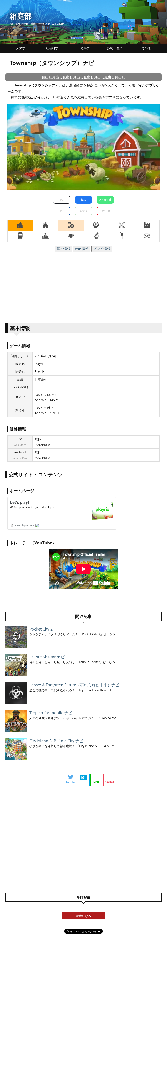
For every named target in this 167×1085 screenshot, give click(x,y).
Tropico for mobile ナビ (50, 712)
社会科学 (52, 48)
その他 (146, 48)
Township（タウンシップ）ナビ (52, 63)
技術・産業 (114, 48)
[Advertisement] (83, 291)
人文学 (20, 48)
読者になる (83, 916)
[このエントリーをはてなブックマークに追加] (84, 780)
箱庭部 (21, 16)
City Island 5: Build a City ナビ (56, 740)
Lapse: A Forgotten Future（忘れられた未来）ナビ (74, 684)
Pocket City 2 (41, 629)
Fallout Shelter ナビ (47, 656)
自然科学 (83, 48)
